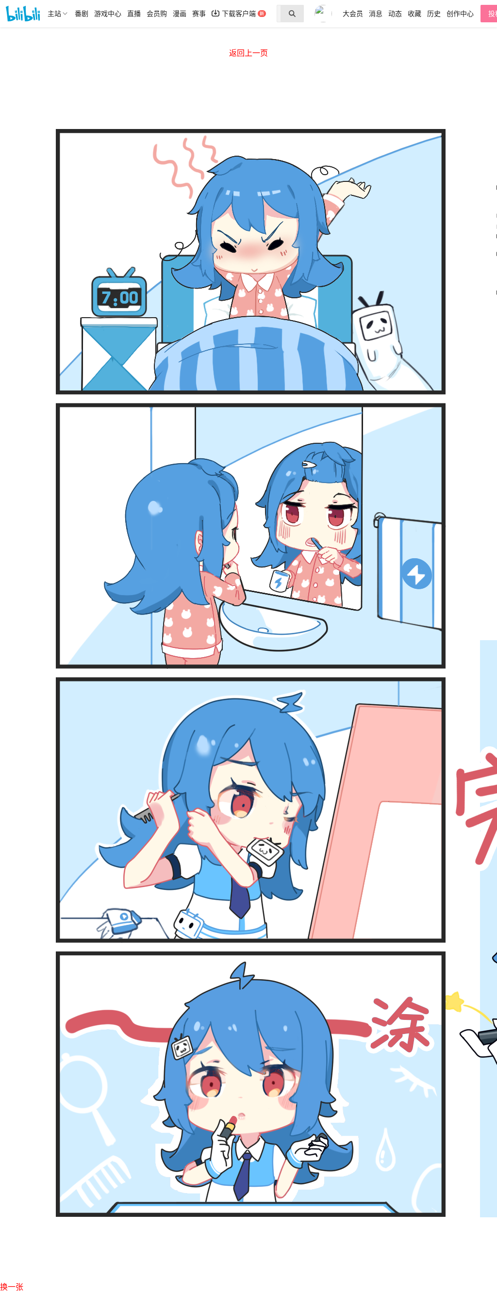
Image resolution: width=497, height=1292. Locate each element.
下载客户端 (239, 13)
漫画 (179, 13)
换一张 (11, 1287)
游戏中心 (107, 13)
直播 (134, 13)
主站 (54, 13)
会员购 (157, 13)
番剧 (81, 13)
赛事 (199, 13)
